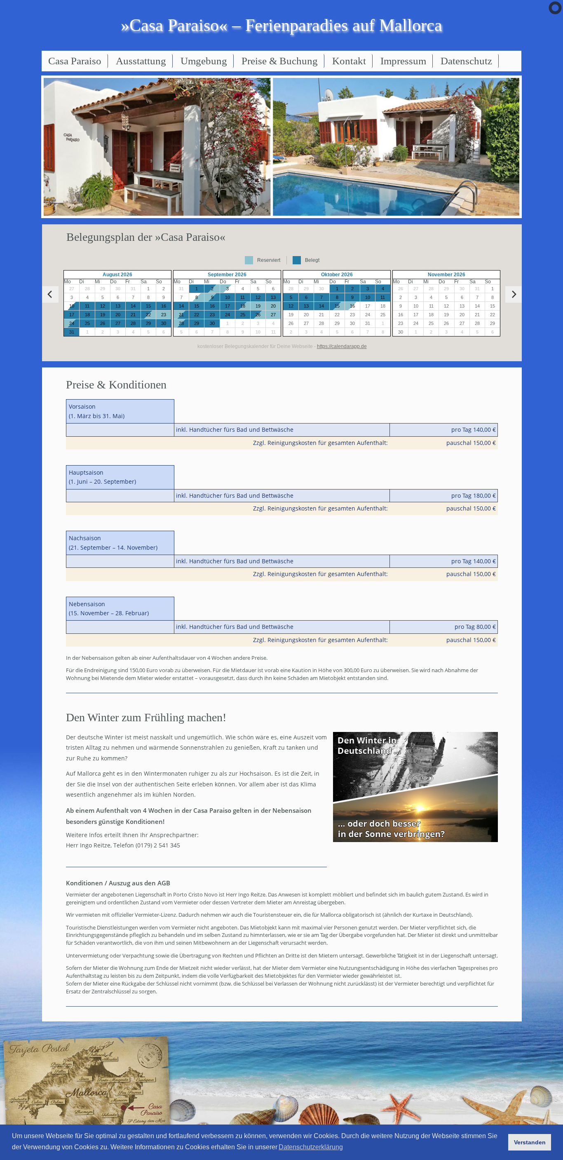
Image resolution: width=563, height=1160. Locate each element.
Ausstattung (141, 60)
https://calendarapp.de (342, 346)
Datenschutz (466, 60)
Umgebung (204, 60)
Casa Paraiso (74, 60)
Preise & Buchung (280, 60)
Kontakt (349, 60)
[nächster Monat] (513, 294)
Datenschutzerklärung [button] (311, 1147)
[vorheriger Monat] (50, 294)
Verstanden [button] (530, 1142)
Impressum (403, 60)
